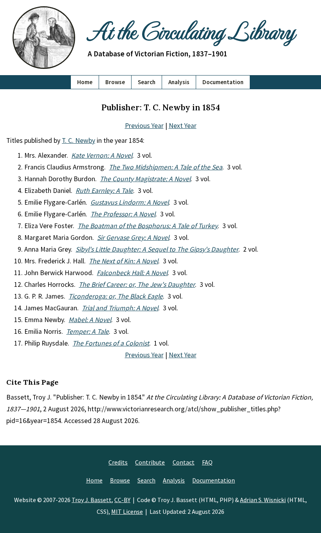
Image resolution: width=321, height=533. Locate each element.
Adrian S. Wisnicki (263, 500)
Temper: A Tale (87, 331)
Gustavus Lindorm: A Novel (129, 202)
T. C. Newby (78, 140)
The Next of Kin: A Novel (123, 261)
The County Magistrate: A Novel (145, 179)
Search (146, 82)
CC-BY (122, 500)
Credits (118, 462)
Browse (115, 82)
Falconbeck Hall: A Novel (132, 272)
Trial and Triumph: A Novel (120, 308)
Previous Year (144, 125)
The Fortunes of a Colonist (110, 343)
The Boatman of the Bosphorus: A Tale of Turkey (148, 225)
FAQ (207, 462)
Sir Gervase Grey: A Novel (133, 237)
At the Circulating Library (191, 30)
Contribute (150, 462)
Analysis (178, 82)
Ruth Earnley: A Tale (104, 190)
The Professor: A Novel (122, 214)
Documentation (222, 82)
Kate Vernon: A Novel (101, 155)
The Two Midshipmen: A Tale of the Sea (165, 167)
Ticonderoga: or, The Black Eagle (116, 296)
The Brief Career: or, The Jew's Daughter (137, 284)
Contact (184, 462)
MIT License (127, 511)
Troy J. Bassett (92, 500)
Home (84, 82)
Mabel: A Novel (90, 319)
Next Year (183, 125)
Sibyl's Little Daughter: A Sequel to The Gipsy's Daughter (157, 249)
